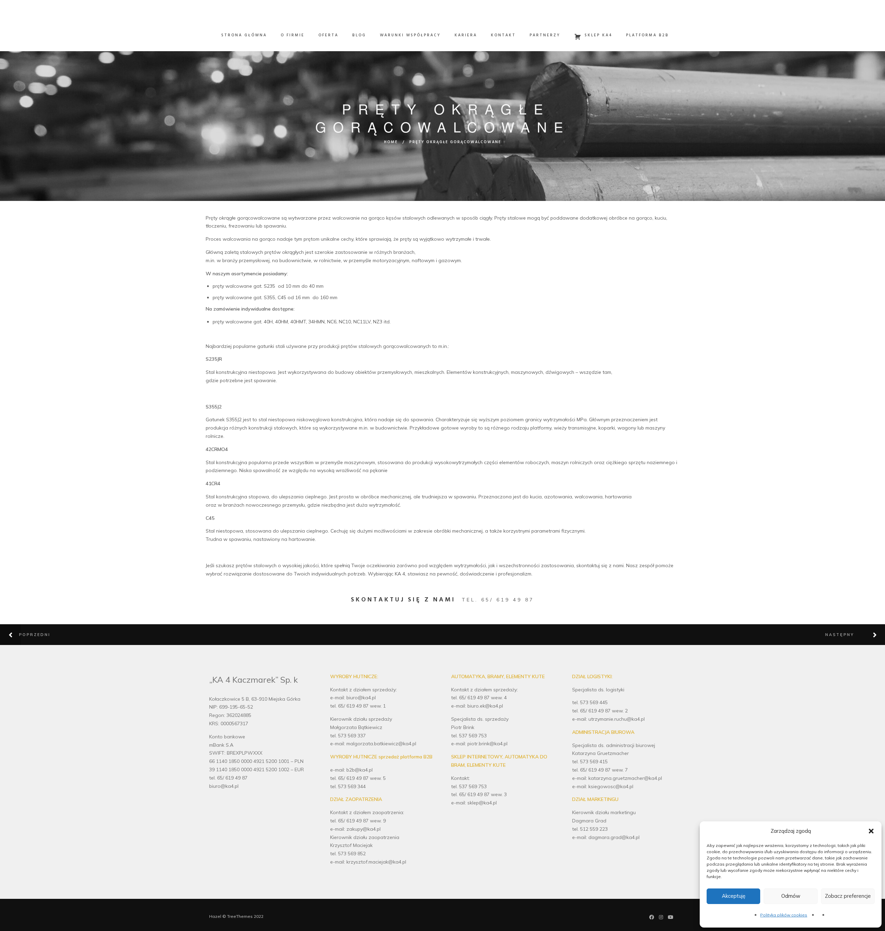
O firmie (293, 35)
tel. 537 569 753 (469, 735)
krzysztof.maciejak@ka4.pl (376, 862)
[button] (871, 831)
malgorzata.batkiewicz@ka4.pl (381, 743)
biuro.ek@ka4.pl (485, 706)
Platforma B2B (647, 35)
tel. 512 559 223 (590, 829)
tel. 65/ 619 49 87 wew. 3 (479, 794)
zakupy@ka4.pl (363, 829)
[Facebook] (651, 918)
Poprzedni (34, 634)
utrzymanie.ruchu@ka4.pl (616, 719)
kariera (466, 35)
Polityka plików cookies (783, 915)
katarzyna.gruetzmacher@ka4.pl (625, 778)
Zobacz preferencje (848, 896)
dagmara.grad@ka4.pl (614, 837)
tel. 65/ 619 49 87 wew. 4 (479, 697)
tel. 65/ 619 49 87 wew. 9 (358, 821)
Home (391, 142)
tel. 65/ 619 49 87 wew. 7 (600, 770)
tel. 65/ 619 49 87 (498, 600)
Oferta (328, 35)
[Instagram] (660, 918)
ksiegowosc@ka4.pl (610, 786)
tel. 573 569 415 (590, 761)
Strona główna (244, 35)
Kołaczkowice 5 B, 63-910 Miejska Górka (254, 699)
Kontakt (503, 35)
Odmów (790, 896)
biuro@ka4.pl (224, 786)
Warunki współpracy (410, 35)
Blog (359, 35)
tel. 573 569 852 (348, 853)
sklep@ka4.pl (482, 803)
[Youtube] (670, 918)
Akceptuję (733, 896)
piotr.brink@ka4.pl (487, 743)
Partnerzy (545, 35)
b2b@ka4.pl (359, 770)
